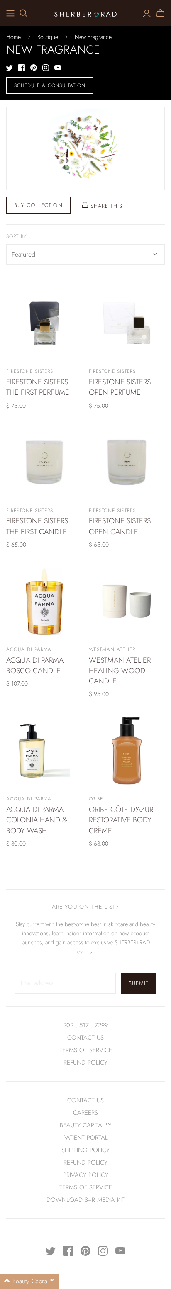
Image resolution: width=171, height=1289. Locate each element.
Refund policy (85, 1062)
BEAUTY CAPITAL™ (85, 1125)
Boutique (47, 37)
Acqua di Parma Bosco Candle (35, 665)
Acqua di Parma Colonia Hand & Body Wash (36, 820)
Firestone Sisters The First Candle (37, 526)
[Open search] (24, 13)
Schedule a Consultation (50, 85)
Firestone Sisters (29, 371)
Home (13, 37)
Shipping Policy (85, 1150)
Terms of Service (85, 1050)
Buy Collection (38, 205)
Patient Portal (85, 1137)
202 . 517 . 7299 (85, 1025)
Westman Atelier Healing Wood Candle (120, 670)
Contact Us (85, 1037)
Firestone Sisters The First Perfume (37, 387)
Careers (85, 1112)
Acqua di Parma (28, 649)
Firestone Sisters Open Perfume (120, 387)
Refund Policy (85, 1162)
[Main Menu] (10, 13)
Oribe (96, 799)
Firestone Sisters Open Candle (120, 526)
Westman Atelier (112, 649)
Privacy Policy (85, 1175)
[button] (29, 1281)
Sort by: (17, 236)
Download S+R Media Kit (85, 1199)
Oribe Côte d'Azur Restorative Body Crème (121, 820)
